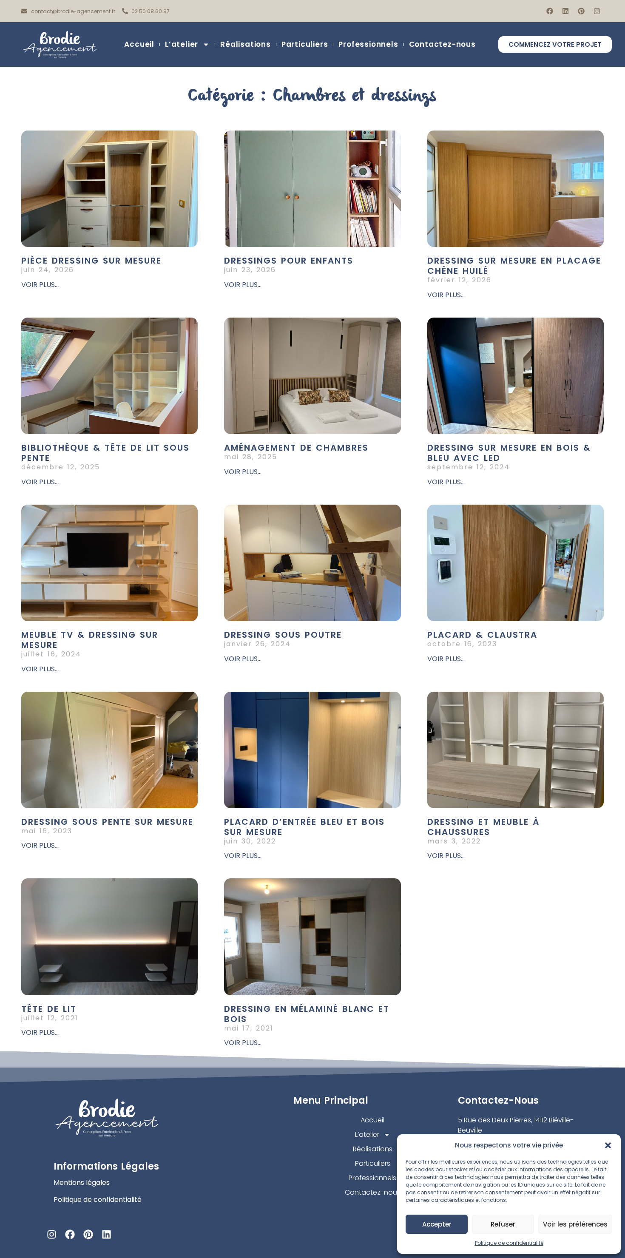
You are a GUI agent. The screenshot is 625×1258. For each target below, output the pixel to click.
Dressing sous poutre (283, 635)
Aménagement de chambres (296, 448)
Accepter (437, 1224)
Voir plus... (40, 285)
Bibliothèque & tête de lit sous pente (105, 453)
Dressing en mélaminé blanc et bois (306, 1014)
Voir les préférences (575, 1224)
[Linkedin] (565, 11)
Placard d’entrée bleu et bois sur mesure (304, 827)
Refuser (503, 1224)
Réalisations (245, 44)
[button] (608, 1145)
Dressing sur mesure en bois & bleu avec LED (509, 453)
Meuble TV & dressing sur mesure (89, 640)
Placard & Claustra (482, 635)
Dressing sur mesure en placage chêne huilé (514, 266)
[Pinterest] (581, 11)
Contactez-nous (442, 44)
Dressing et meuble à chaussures (483, 827)
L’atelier (181, 44)
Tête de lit (49, 1009)
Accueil (139, 44)
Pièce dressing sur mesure (91, 261)
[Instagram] (597, 11)
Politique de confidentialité (509, 1243)
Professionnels (368, 44)
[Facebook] (550, 11)
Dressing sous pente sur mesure (107, 822)
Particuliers (304, 44)
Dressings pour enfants (288, 261)
